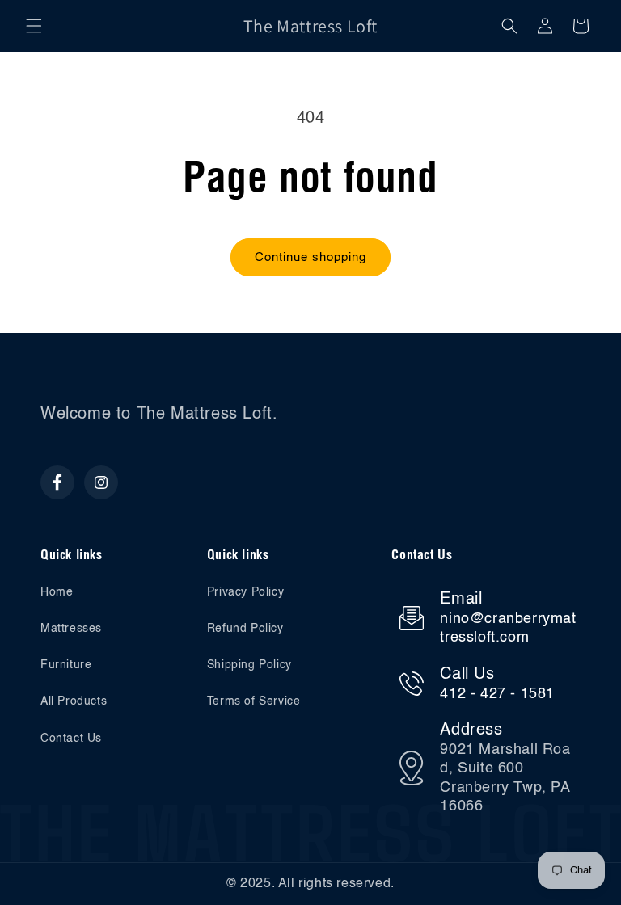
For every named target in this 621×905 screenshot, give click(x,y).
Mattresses (71, 628)
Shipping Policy (249, 665)
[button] (34, 26)
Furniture (65, 665)
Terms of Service (254, 701)
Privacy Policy (245, 592)
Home (56, 592)
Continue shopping (310, 257)
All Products (73, 701)
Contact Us (71, 738)
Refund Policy (245, 628)
